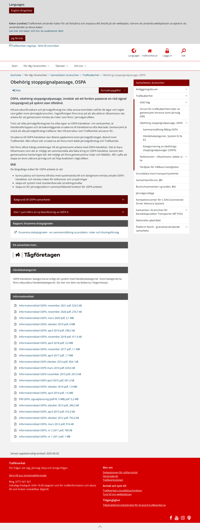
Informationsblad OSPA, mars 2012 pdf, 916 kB (46, 424)
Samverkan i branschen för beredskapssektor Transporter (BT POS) (159, 211)
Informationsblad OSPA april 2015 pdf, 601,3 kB (46, 380)
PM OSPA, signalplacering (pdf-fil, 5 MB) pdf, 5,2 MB (48, 399)
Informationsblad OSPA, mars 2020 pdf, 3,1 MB (46, 318)
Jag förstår (17, 38)
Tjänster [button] (60, 66)
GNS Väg (145, 102)
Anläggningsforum (147, 89)
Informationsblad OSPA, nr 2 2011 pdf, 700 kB (45, 430)
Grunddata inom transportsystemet (157, 173)
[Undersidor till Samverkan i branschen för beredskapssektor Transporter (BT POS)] (186, 212)
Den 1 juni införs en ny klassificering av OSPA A (41, 212)
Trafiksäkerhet (90, 75)
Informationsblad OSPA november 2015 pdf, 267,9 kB (49, 374)
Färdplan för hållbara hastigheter (159, 167)
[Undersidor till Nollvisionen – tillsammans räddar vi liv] (186, 158)
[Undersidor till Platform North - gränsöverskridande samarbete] (186, 229)
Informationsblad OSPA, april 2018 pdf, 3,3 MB (45, 343)
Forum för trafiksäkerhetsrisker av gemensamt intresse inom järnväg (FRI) (160, 112)
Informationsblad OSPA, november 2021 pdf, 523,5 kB (50, 305)
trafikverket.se (149, 55)
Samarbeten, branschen (65, 75)
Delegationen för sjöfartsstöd (120, 472)
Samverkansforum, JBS (149, 180)
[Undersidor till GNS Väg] (186, 102)
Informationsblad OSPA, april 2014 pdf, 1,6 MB (45, 393)
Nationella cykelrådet (148, 220)
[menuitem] (37, 66)
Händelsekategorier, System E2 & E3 (162, 138)
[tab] (69, 212)
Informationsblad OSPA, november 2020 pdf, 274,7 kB (50, 311)
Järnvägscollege (145, 193)
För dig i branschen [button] (35, 66)
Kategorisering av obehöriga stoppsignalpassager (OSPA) (159, 148)
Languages (134, 55)
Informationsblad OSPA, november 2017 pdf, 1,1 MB (49, 349)
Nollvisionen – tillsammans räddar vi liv (161, 158)
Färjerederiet (110, 476)
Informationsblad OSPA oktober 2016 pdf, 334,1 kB (48, 361)
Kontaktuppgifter (111, 90)
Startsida (15, 75)
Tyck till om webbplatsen (117, 494)
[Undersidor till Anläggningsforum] (186, 89)
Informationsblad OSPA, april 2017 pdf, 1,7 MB (45, 355)
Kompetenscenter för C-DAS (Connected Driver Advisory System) (159, 201)
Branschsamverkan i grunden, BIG (156, 186)
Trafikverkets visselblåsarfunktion (122, 490)
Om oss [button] (78, 66)
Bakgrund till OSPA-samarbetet (32, 199)
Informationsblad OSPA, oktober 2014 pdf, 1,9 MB (47, 386)
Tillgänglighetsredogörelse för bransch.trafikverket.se (134, 505)
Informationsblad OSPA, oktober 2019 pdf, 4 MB (46, 324)
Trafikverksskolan (113, 480)
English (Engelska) (21, 10)
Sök (183, 55)
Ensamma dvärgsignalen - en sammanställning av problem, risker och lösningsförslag (68, 232)
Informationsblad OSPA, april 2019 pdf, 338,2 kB (46, 330)
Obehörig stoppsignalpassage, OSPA (161, 123)
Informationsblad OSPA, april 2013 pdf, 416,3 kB (46, 411)
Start (16, 66)
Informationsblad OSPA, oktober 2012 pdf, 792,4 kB (48, 418)
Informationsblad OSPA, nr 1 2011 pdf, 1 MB (44, 436)
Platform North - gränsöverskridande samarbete (158, 228)
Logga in (167, 55)
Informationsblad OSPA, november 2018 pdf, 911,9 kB (50, 336)
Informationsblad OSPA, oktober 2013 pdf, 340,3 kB (48, 405)
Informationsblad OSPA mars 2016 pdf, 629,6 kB (46, 368)
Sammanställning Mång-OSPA (160, 129)
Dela (18, 90)
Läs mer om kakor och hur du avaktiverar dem (36, 31)
